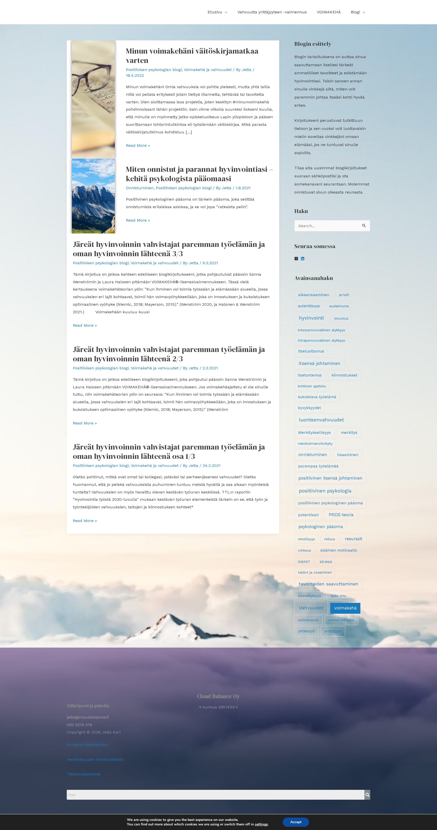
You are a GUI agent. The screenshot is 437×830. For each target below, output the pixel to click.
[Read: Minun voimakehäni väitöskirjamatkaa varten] (93, 99)
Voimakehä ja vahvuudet (208, 69)
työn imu (338, 596)
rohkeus (304, 550)
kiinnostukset (344, 375)
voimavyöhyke (341, 620)
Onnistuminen (140, 187)
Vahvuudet (311, 608)
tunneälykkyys (309, 596)
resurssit (353, 538)
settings (261, 824)
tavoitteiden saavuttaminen (328, 583)
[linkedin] (303, 258)
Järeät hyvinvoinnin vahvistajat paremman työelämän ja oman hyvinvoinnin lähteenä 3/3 (169, 249)
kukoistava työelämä (317, 397)
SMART (304, 562)
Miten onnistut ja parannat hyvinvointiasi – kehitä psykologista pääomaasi (199, 174)
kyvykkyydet (309, 408)
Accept (295, 822)
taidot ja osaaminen (315, 572)
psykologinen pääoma (320, 526)
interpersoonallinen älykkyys (321, 330)
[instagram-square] (296, 258)
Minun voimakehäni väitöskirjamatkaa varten (192, 55)
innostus (341, 318)
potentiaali (308, 515)
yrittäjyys (332, 631)
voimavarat (308, 620)
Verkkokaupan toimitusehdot (95, 759)
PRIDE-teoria (341, 514)
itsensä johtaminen (319, 363)
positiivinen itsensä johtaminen (330, 478)
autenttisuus (309, 306)
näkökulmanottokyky (315, 443)
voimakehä (345, 608)
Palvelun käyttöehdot (87, 744)
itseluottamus (311, 351)
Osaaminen (347, 455)
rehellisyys (306, 539)
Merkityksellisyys (314, 432)
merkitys (349, 432)
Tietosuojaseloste (84, 774)
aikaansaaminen (313, 295)
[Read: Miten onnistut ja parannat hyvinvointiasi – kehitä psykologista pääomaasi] (93, 195)
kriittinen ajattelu (312, 386)
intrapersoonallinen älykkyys (321, 340)
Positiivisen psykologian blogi (154, 69)
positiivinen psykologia (325, 491)
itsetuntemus (310, 375)
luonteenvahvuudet (321, 420)
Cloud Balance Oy (218, 696)
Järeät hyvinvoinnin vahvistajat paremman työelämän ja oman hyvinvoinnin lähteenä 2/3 (169, 354)
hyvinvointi (311, 318)
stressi (326, 561)
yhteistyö (306, 631)
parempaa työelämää (318, 466)
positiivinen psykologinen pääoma (330, 503)
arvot (344, 294)
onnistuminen (312, 454)
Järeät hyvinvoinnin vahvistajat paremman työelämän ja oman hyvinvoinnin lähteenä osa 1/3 (169, 451)
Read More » (138, 145)
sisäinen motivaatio (338, 550)
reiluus (329, 539)
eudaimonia (339, 306)
